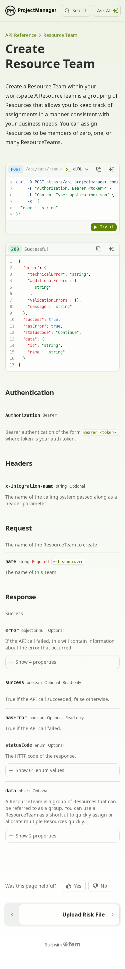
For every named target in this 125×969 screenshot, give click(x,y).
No (104, 886)
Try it (107, 227)
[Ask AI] (111, 169)
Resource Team (60, 35)
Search (80, 10)
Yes (77, 886)
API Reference (21, 35)
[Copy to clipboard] (99, 169)
